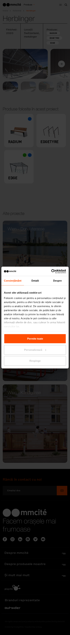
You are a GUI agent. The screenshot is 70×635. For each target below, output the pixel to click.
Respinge (35, 360)
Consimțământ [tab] (12, 280)
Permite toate (35, 338)
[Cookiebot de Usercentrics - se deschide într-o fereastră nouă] (51, 271)
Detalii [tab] (35, 280)
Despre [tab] (57, 280)
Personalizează (33, 349)
